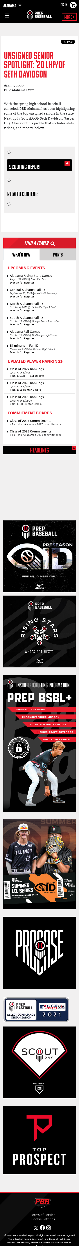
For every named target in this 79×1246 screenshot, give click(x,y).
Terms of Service (43, 1215)
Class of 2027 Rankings (27, 369)
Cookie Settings (43, 1219)
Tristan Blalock (33, 403)
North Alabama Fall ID (26, 304)
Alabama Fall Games (25, 331)
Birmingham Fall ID (24, 345)
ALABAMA (10, 6)
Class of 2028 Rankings (27, 383)
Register (29, 282)
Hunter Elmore (32, 389)
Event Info (16, 282)
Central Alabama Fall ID (27, 290)
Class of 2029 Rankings (27, 397)
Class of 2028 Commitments (30, 431)
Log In (63, 5)
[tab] (21, 254)
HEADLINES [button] (39, 451)
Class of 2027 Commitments (30, 421)
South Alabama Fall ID (26, 318)
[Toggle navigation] (6, 16)
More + (69, 17)
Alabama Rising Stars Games (31, 276)
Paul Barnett (36, 375)
